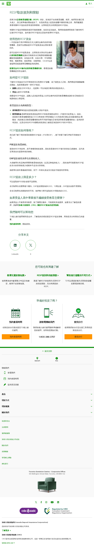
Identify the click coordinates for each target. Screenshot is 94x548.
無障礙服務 (6, 433)
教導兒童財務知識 (15, 275)
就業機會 (5, 451)
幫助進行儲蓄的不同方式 (78, 275)
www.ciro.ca (7, 543)
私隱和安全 (6, 421)
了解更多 (5, 530)
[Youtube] (52, 502)
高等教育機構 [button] (16, 55)
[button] (15, 336)
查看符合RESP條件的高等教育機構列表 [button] (26, 68)
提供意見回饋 (13, 385)
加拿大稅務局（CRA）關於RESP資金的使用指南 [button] (39, 205)
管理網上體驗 (6, 457)
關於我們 (5, 445)
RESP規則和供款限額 (47, 275)
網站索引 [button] (5, 464)
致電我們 (11, 373)
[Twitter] (36, 502)
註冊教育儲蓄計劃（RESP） (28, 20)
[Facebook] (41, 502)
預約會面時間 (15, 224)
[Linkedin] (58, 502)
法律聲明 (5, 427)
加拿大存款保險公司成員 (10, 439)
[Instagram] (46, 502)
